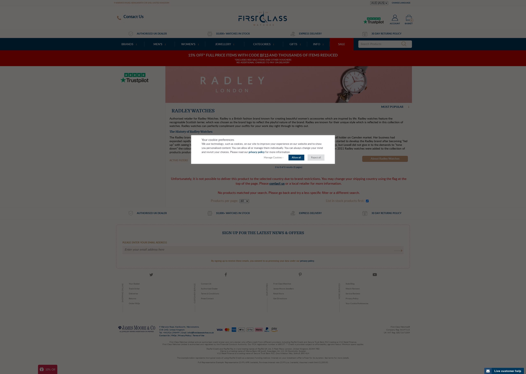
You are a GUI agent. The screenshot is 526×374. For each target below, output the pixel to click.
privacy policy (257, 152)
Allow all (296, 157)
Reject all (316, 157)
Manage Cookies (273, 157)
